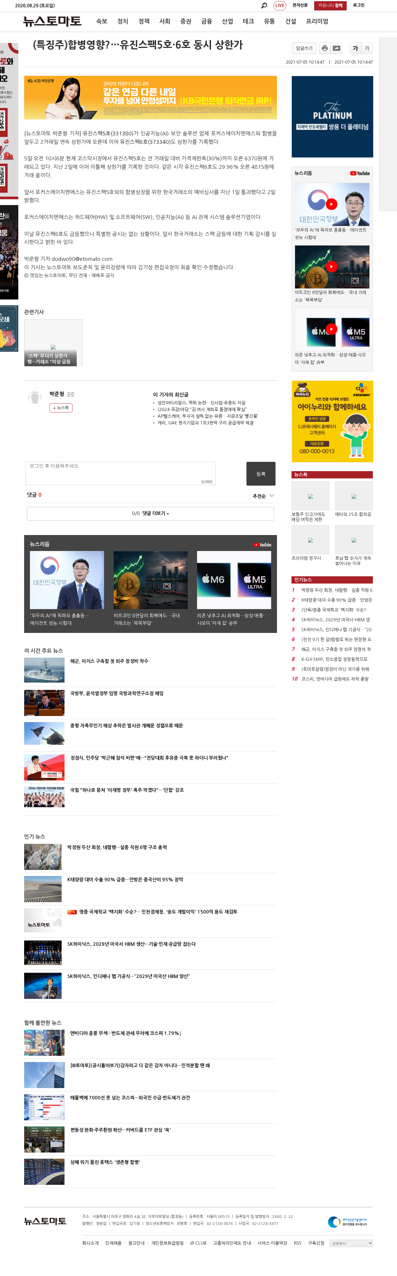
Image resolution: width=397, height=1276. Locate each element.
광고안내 (136, 1243)
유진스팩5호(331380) (108, 133)
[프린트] (325, 48)
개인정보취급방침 (167, 1243)
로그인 (358, 5)
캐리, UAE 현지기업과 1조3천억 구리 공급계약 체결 (205, 423)
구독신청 (316, 1243)
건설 (290, 21)
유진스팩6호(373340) (145, 142)
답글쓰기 (304, 48)
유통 (269, 21)
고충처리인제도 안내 (232, 1243)
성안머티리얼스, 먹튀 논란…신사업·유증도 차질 (201, 403)
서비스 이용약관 (272, 1243)
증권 (185, 21)
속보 (101, 21)
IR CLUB (198, 1243)
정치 (122, 21)
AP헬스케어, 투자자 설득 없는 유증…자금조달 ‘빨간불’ (208, 416)
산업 (227, 21)
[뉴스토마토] (52, 21)
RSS (297, 1243)
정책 (143, 21)
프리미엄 (317, 21)
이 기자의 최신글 (171, 394)
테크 (248, 21)
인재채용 (113, 1243)
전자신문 (300, 5)
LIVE (280, 5)
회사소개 (90, 1243)
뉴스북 (62, 408)
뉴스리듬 (303, 173)
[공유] (336, 48)
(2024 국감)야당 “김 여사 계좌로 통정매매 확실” (202, 409)
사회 (164, 21)
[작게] (367, 48)
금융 (206, 21)
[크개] (355, 48)
